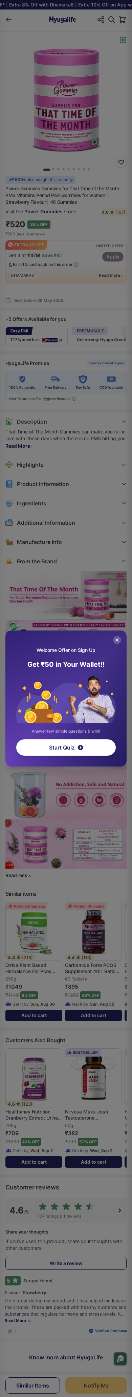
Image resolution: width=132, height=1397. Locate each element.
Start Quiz (62, 747)
